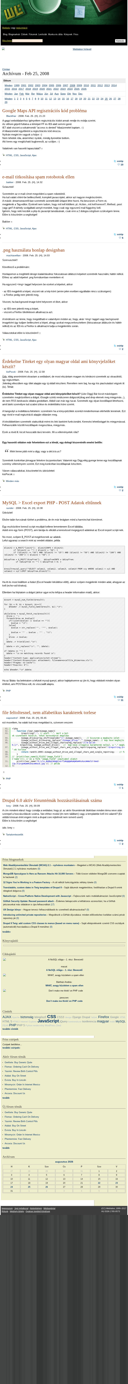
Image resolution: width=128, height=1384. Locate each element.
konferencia (89, 1021)
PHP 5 (21, 1025)
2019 (35, 89)
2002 (30, 85)
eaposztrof (12, 718)
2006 (58, 85)
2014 (114, 85)
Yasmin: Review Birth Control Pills (21, 1071)
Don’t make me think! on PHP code (64, 1001)
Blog (5, 34)
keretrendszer (75, 1021)
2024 (70, 89)
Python (29, 1025)
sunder (10, 508)
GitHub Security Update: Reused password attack (28, 901)
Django (76, 1017)
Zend (58, 1025)
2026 (83, 89)
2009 (79, 85)
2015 (7, 89)
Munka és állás (55, 34)
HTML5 (16, 1021)
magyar (103, 1021)
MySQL (121, 1021)
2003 (37, 85)
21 (89, 98)
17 (72, 98)
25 (106, 98)
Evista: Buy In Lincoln (15, 1080)
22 (93, 98)
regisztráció (21, 28)
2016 (14, 89)
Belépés (6, 28)
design (68, 1017)
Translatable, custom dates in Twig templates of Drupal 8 (32, 887)
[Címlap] (13, 9)
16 (67, 98)
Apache (16, 1017)
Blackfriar (11, 116)
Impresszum (7, 1208)
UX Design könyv (12, 909)
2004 (44, 85)
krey (8, 805)
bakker (10, 182)
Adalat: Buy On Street (15, 1075)
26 (110, 98)
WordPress (50, 1025)
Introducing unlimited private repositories (24, 915)
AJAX (6, 1017)
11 (46, 98)
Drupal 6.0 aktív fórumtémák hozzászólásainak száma (52, 800)
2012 (100, 85)
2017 (21, 89)
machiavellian (13, 255)
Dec (80, 93)
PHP (8, 690)
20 (85, 98)
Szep (63, 93)
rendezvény (38, 1025)
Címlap (6, 69)
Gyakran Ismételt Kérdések (38, 1211)
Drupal (86, 1017)
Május (39, 93)
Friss (76, 34)
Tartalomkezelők (14, 834)
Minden (8, 85)
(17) (52, 904)
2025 (77, 89)
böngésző (40, 1017)
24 (102, 98)
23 (97, 98)
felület (94, 1017)
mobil (112, 1021)
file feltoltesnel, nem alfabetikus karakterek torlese (49, 712)
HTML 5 (7, 1021)
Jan (16, 93)
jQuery (64, 1021)
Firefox (103, 1017)
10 (42, 98)
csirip (120, 161)
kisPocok (11, 371)
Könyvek (68, 34)
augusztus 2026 (64, 1161)
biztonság (26, 1017)
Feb (22, 93)
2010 (86, 85)
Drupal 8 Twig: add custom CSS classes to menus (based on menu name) (41, 923)
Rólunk (5, 1211)
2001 (23, 85)
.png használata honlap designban (33, 250)
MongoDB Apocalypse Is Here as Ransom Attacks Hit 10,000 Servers (38, 873)
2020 (42, 89)
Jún (46, 93)
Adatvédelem (36, 1208)
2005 (51, 85)
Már (27, 93)
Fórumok (33, 34)
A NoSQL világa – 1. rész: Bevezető (64, 970)
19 (80, 98)
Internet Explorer (28, 1021)
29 (6, 102)
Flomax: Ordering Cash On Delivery (22, 1066)
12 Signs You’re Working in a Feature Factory (26, 882)
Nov (74, 93)
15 (63, 98)
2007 (65, 85)
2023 (63, 89)
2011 (93, 85)
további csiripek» (11, 1048)
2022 (56, 89)
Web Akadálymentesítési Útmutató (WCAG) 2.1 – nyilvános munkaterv (39, 865)
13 (55, 98)
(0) (39, 868)
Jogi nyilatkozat (21, 1208)
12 (50, 98)
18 (76, 98)
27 (115, 98)
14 (59, 98)
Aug (56, 93)
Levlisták (42, 34)
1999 (17, 85)
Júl (51, 93)
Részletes (7, 40)
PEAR (5, 1025)
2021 (49, 89)
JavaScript (48, 1021)
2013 (107, 85)
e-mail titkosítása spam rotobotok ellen (38, 176)
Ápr (33, 93)
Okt (69, 93)
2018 (28, 89)
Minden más (12, 481)
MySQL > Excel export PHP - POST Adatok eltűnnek (52, 502)
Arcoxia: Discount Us (15, 1093)
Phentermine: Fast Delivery (18, 1089)
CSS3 (60, 1017)
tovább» (6, 932)
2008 (72, 85)
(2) (16, 877)
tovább (6, 1098)
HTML (123, 1017)
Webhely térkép (17, 1211)
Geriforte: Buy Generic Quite (18, 1062)
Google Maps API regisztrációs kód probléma (44, 110)
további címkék (10, 1029)
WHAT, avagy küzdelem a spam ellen (64, 985)
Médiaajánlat (49, 1208)
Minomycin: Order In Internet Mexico (22, 1084)
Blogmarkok (14, 34)
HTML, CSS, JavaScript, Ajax (21, 155)
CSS (51, 1016)
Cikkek (24, 34)
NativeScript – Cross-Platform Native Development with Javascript (37, 896)
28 (119, 98)
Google (114, 1017)
